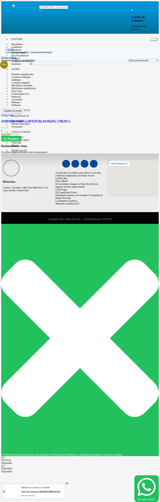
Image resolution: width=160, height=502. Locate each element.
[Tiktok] (94, 164)
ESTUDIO (16, 39)
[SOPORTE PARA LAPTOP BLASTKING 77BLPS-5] (52, 64)
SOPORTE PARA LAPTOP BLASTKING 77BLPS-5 (35, 121)
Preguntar (13, 138)
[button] (131, 10)
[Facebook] (66, 164)
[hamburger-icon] (153, 39)
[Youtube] (75, 164)
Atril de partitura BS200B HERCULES (40, 491)
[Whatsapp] (84, 164)
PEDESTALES (19, 150)
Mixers (14, 145)
